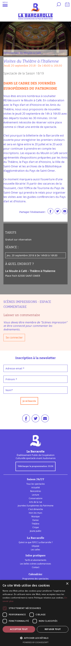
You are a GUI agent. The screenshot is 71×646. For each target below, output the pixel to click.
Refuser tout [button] (53, 629)
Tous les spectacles (35, 483)
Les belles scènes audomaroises (35, 563)
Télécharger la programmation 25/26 (35, 466)
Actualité (35, 487)
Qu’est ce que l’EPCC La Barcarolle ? (36, 542)
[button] (5, 4)
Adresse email (15, 368)
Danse (35, 520)
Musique (35, 516)
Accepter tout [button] (19, 629)
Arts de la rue (35, 502)
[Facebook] (50, 212)
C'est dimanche (35, 509)
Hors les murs (35, 512)
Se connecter (14, 337)
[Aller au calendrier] (67, 5)
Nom (9, 390)
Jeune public (35, 530)
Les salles (35, 549)
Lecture (35, 494)
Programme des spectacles (35, 578)
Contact (35, 567)
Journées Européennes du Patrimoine (35, 505)
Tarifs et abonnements (35, 560)
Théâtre (35, 523)
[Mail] (65, 212)
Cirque (35, 527)
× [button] (67, 583)
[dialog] (35, 613)
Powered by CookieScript (35, 642)
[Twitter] (57, 212)
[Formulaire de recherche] (58, 5)
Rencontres (35, 491)
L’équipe (35, 545)
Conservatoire (35, 498)
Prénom (11, 379)
